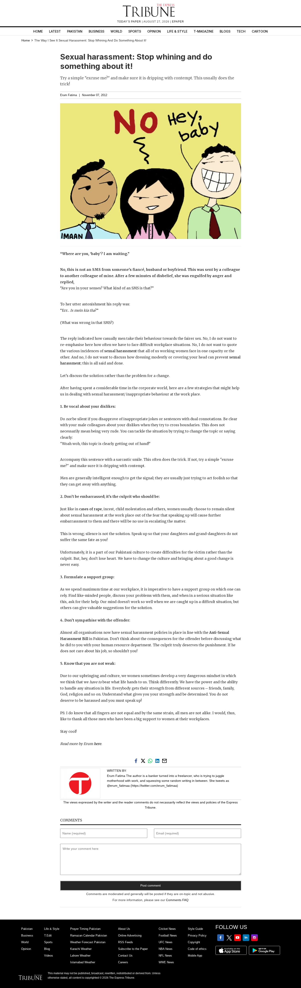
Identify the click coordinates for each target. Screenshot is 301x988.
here (97, 744)
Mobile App (195, 955)
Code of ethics (197, 949)
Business (96, 31)
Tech (241, 31)
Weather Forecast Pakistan (87, 942)
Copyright (194, 942)
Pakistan (74, 31)
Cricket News (167, 928)
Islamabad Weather (82, 962)
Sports (134, 31)
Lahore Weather (80, 955)
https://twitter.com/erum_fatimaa (154, 785)
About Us (124, 928)
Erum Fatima (68, 95)
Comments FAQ (177, 900)
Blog (47, 949)
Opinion (154, 31)
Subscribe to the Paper (133, 949)
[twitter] (143, 760)
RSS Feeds (125, 942)
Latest (55, 31)
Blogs (225, 31)
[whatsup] (151, 760)
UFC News (165, 942)
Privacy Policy (197, 935)
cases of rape (90, 509)
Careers (123, 962)
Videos (48, 955)
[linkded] (158, 760)
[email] (165, 760)
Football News (168, 935)
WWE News (166, 962)
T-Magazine (203, 31)
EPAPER (178, 21)
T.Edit (48, 935)
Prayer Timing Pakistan (85, 928)
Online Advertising (129, 935)
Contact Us (125, 955)
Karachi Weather (81, 949)
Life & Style (177, 31)
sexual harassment (120, 351)
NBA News (165, 949)
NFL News (165, 955)
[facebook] (136, 760)
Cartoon (260, 31)
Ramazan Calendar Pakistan (88, 935)
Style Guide (195, 928)
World (116, 31)
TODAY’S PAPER (129, 21)
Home (38, 31)
